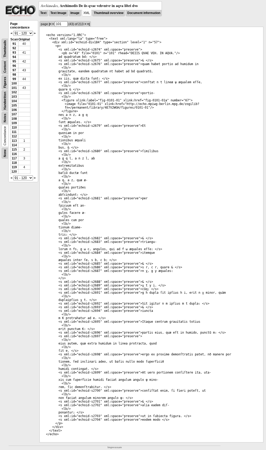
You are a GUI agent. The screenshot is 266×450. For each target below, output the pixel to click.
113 (14, 141)
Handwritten (5, 101)
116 (14, 154)
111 (14, 132)
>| (88, 24)
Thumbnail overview (108, 13)
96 (14, 66)
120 (14, 171)
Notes (5, 118)
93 (14, 52)
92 (14, 48)
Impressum (115, 447)
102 (14, 92)
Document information (143, 13)
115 (14, 149)
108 (14, 119)
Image (74, 13)
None (5, 153)
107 (14, 114)
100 (14, 83)
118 (14, 163)
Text (43, 13)
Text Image (58, 13)
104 (14, 101)
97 (14, 70)
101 (14, 88)
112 (14, 136)
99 (14, 79)
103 (14, 97)
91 (14, 44)
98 (14, 74)
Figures (5, 82)
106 (14, 110)
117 (14, 158)
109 (14, 123)
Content (5, 67)
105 (14, 105)
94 (14, 57)
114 (14, 145)
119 (14, 167)
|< (50, 24)
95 (14, 61)
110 (14, 127)
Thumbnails (5, 48)
